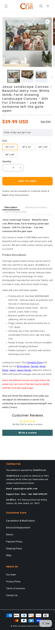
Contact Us (12, 595)
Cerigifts (22, 626)
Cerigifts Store (34, 362)
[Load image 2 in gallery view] (27, 76)
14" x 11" (10, 147)
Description (11, 207)
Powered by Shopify (35, 626)
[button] (6, 6)
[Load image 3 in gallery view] (41, 76)
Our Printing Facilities (16, 212)
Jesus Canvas (24, 370)
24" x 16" (43, 147)
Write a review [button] (27, 432)
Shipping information (36, 207)
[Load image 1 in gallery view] (13, 76)
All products (23, 366)
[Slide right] (51, 77)
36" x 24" (10, 154)
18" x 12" (26, 147)
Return (9, 534)
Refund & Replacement (18, 527)
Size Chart (46, 121)
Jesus (12, 370)
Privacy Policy (13, 581)
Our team (11, 574)
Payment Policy (14, 541)
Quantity (6, 161)
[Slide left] (3, 77)
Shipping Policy (14, 548)
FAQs (8, 555)
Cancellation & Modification (20, 521)
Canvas (34, 366)
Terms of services (15, 588)
